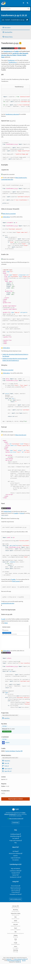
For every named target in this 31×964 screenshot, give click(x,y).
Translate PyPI (14, 873)
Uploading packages (15, 836)
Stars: (6, 763)
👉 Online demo (5, 348)
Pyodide (16, 51)
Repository (7, 761)
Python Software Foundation (14, 813)
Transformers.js (8, 51)
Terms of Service (15, 886)
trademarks (8, 959)
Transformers (11, 60)
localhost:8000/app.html (7, 603)
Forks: (6, 766)
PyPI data (4, 726)
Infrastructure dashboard (15, 853)
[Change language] (27, 3)
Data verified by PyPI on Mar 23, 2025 (10, 715)
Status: (15, 818)
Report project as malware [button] (15, 799)
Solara (6, 623)
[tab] (15, 27)
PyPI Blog (15, 851)
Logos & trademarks (15, 858)
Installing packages (14, 834)
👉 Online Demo (5, 217)
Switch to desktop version (15, 899)
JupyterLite (15, 53)
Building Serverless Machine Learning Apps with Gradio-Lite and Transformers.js (14, 359)
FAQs (15, 842)
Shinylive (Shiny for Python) (8, 55)
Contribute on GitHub (15, 871)
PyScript (19, 55)
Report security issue (16, 888)
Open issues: (8, 769)
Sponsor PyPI (15, 875)
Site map (24, 960)
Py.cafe (3, 619)
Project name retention (14, 840)
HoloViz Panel (7, 511)
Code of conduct (15, 890)
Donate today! (15, 822)
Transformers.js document (12, 114)
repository (7, 718)
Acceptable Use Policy (15, 894)
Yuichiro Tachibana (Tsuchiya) (13, 751)
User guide (14, 838)
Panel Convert (16, 581)
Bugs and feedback (15, 868)
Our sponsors (15, 860)
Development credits (15, 877)
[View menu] (23, 3)
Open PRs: (7, 771)
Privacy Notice (15, 892)
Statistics (15, 855)
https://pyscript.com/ (20, 435)
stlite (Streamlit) (23, 53)
